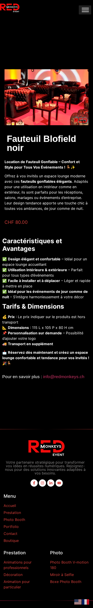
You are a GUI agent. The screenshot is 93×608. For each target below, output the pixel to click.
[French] (86, 601)
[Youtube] (59, 483)
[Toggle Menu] (85, 10)
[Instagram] (42, 483)
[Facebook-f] (34, 483)
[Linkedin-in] (50, 483)
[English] (78, 601)
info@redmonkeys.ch (63, 376)
